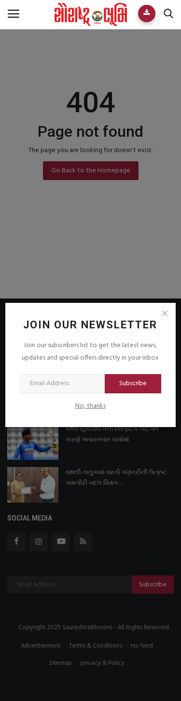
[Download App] (146, 13)
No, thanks (90, 406)
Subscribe (133, 383)
